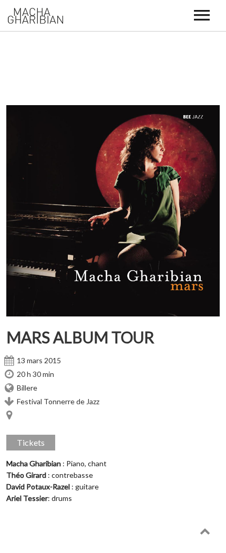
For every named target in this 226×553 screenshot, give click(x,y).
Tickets (31, 442)
